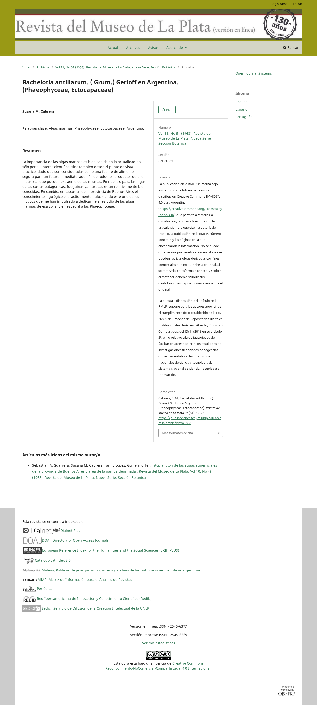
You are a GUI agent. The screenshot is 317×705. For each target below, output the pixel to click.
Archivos (133, 47)
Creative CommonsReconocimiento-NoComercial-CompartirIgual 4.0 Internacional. (158, 666)
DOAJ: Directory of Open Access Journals (75, 540)
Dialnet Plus (70, 530)
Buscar (292, 47)
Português (243, 116)
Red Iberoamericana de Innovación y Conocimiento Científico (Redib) (94, 598)
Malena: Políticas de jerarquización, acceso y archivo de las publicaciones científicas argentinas (121, 570)
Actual (113, 47)
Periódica (44, 588)
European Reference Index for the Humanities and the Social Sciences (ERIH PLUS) (110, 550)
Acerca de (175, 47)
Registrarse (279, 3)
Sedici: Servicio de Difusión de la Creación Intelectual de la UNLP (95, 608)
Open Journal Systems (253, 73)
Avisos (153, 47)
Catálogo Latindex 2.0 (53, 560)
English (241, 102)
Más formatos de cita (177, 433)
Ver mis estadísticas (158, 643)
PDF (168, 109)
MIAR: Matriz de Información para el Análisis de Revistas (85, 579)
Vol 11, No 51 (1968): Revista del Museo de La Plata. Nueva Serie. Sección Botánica (115, 67)
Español (241, 109)
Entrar (297, 3)
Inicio (26, 67)
